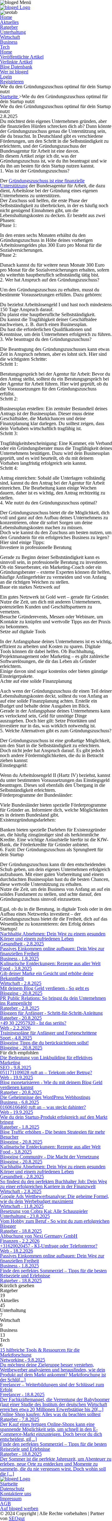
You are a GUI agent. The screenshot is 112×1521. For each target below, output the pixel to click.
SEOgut (17, 1518)
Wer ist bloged (14, 71)
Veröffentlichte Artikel (22, 56)
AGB (5, 1503)
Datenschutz (12, 1488)
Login (6, 76)
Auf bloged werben (19, 1508)
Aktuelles (9, 22)
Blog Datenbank (16, 66)
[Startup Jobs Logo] (15, 1478)
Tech (5, 47)
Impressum (10, 1498)
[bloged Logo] (15, 7)
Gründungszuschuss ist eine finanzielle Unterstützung (42, 183)
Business (8, 42)
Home (6, 17)
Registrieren (12, 81)
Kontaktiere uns (15, 1493)
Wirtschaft (10, 37)
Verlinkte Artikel (16, 61)
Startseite (9, 96)
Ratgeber (9, 27)
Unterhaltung (13, 32)
